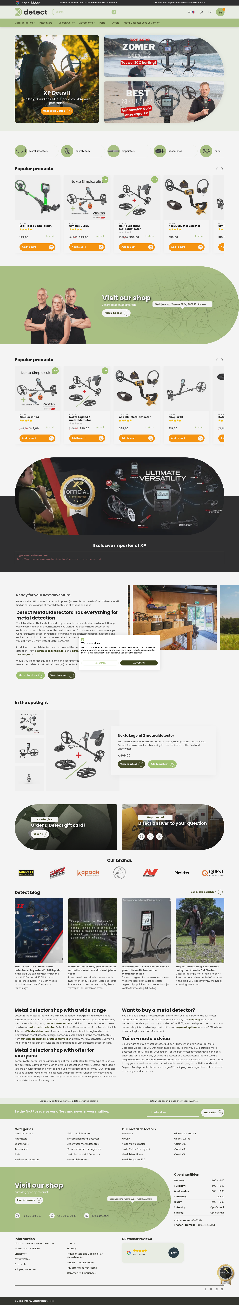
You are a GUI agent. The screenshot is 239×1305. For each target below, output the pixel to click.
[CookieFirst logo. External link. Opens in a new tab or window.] (82, 639)
